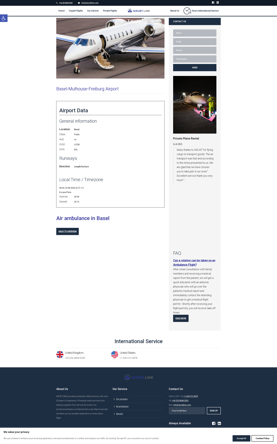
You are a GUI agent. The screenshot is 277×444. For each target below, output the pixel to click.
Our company (122, 399)
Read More (180, 318)
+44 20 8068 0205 (66, 3)
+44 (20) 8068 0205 (180, 400)
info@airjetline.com (90, 3)
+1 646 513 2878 (191, 396)
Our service (93, 10)
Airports (119, 414)
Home (61, 10)
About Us (174, 10)
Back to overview (67, 231)
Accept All (241, 438)
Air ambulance (122, 406)
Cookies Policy (262, 438)
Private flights (110, 10)
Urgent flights (76, 10)
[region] (138, 436)
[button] (4, 18)
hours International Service (205, 10)
